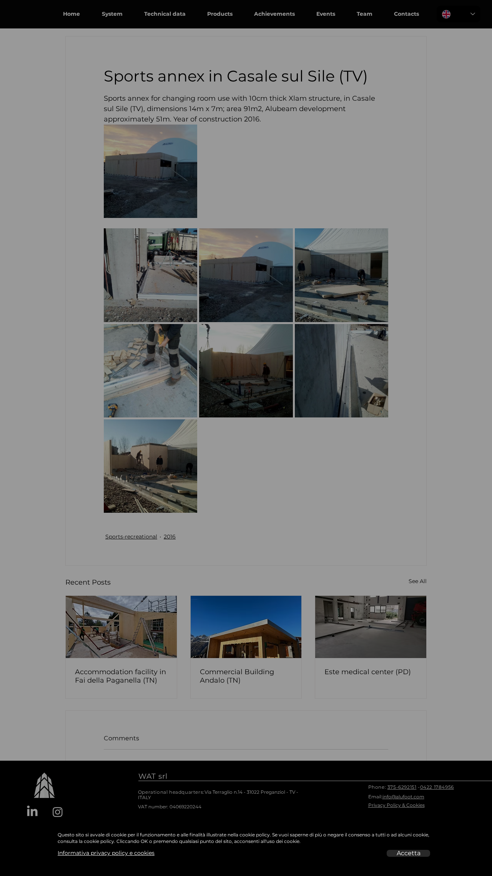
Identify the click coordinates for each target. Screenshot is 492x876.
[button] (408, 853)
